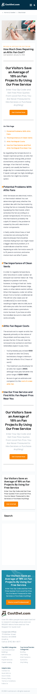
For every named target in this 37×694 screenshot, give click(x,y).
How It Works (6, 676)
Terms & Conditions (9, 681)
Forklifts (4, 657)
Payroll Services (7, 660)
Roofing (22, 652)
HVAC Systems (25, 657)
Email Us (5, 639)
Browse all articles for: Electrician (16, 46)
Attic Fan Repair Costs (16, 141)
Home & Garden (10, 12)
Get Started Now (18, 112)
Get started (11, 504)
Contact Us (6, 671)
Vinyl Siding (24, 655)
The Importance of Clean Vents (19, 138)
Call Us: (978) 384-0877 (11, 642)
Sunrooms (23, 660)
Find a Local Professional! (18, 602)
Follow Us (5, 684)
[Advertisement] (18, 544)
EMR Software (6, 655)
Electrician (22, 12)
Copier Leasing (7, 662)
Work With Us (6, 673)
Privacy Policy (6, 678)
